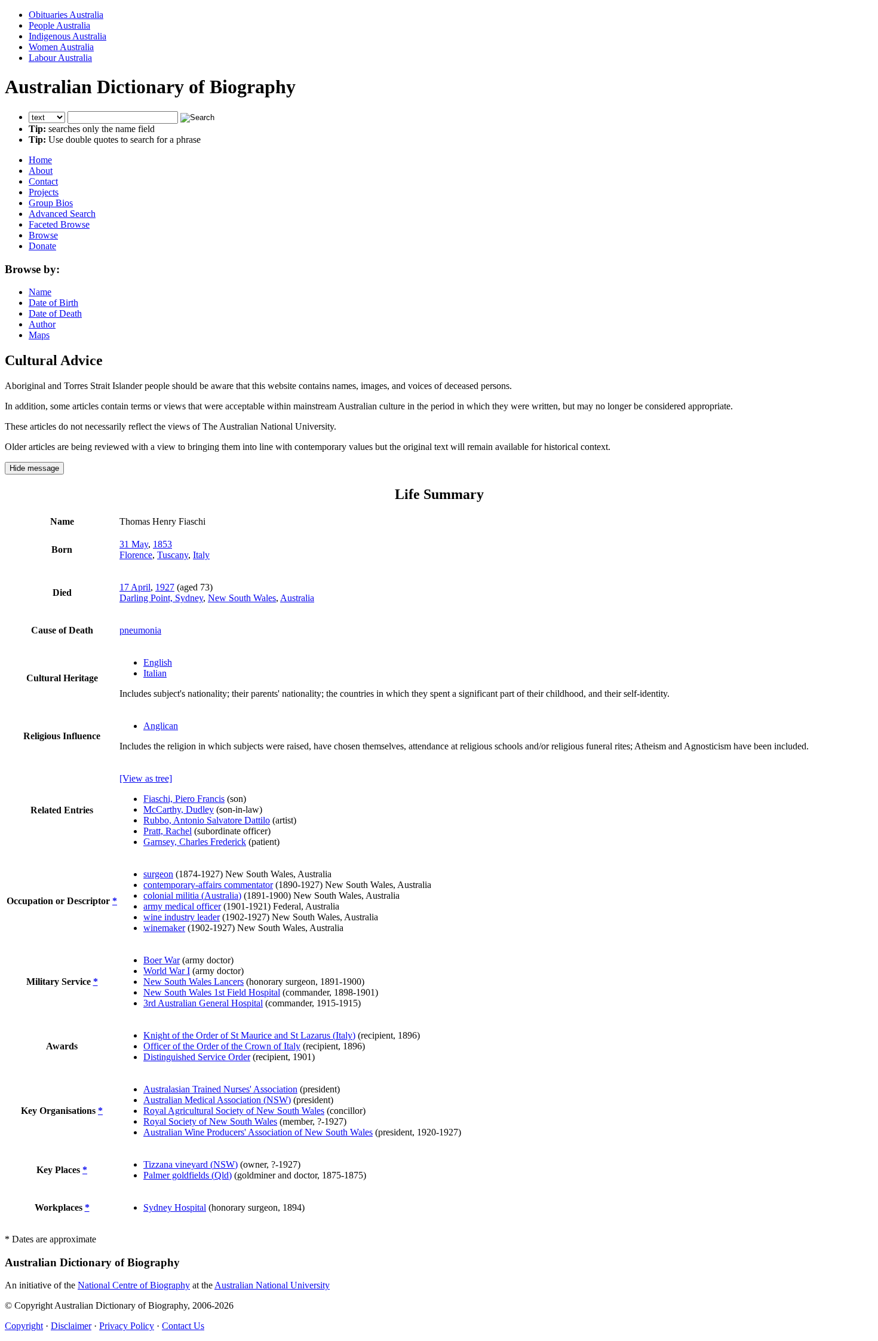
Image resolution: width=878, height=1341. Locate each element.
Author (42, 324)
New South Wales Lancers (193, 981)
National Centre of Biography (134, 1285)
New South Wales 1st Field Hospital (211, 992)
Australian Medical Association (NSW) (217, 1100)
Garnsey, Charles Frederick (194, 842)
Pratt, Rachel (167, 831)
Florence (135, 555)
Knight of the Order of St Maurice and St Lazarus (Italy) (249, 1035)
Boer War (161, 960)
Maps (39, 335)
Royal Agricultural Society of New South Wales (233, 1111)
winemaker (164, 928)
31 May (133, 544)
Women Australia (61, 47)
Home (40, 160)
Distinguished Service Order (196, 1057)
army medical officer (182, 906)
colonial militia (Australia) (192, 895)
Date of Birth (53, 303)
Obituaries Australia (66, 15)
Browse (43, 235)
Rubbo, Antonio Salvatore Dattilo (206, 820)
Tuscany (172, 555)
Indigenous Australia (67, 36)
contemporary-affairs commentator (208, 885)
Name (40, 292)
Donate (42, 246)
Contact (43, 181)
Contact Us (183, 1326)
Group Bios (51, 203)
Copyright (24, 1326)
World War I (166, 971)
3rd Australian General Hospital (203, 1003)
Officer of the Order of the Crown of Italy (221, 1046)
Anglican (160, 726)
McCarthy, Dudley (178, 809)
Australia (297, 598)
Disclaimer (71, 1326)
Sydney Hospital (174, 1207)
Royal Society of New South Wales (210, 1121)
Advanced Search (62, 214)
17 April (135, 587)
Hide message (34, 468)
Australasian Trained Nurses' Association (220, 1089)
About (41, 171)
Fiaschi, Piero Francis (184, 799)
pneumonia (140, 630)
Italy (201, 555)
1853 (162, 544)
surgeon (158, 874)
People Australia (59, 25)
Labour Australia (60, 58)
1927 (164, 587)
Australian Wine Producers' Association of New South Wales (258, 1132)
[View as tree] (145, 778)
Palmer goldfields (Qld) (187, 1175)
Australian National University (272, 1285)
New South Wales (242, 598)
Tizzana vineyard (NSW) (190, 1164)
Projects (44, 192)
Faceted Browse (59, 224)
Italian (155, 673)
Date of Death (55, 313)
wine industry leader (181, 917)
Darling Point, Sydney (161, 598)
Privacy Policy (126, 1326)
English (157, 662)
